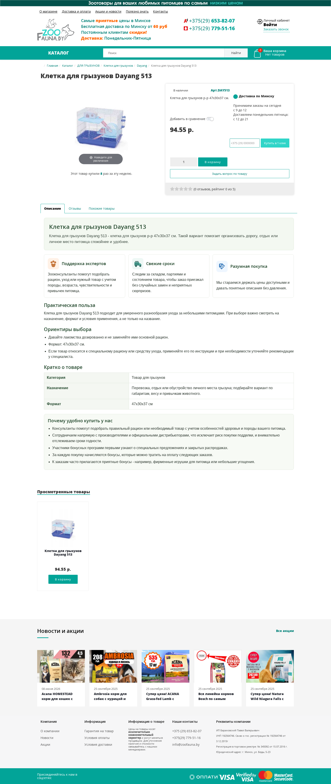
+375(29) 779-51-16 (186, 738)
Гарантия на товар (99, 731)
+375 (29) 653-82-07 (187, 731)
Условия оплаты (97, 738)
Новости (47, 738)
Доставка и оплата (76, 11)
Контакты (160, 11)
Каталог (58, 53)
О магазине (48, 11)
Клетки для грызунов (118, 66)
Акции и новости (108, 11)
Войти (270, 24)
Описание (52, 208)
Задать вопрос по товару (229, 174)
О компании (50, 731)
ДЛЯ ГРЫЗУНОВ (88, 66)
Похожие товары (102, 208)
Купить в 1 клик (275, 143)
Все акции (285, 631)
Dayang (142, 66)
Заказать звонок (276, 29)
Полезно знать (137, 11)
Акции (45, 744)
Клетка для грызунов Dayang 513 (63, 553)
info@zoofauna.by (186, 744)
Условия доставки (98, 744)
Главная (52, 66)
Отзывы (75, 208)
